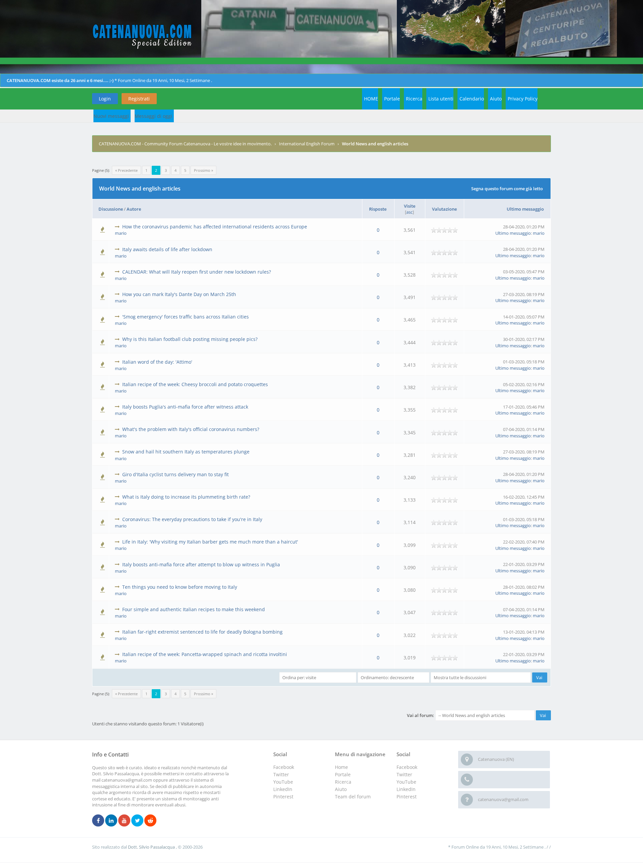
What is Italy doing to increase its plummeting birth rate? (186, 497)
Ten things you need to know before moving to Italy (179, 587)
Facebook (407, 767)
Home (341, 767)
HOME (371, 98)
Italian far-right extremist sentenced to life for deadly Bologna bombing (202, 632)
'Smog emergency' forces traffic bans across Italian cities (185, 316)
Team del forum (353, 796)
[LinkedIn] (111, 821)
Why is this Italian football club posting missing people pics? (190, 339)
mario (121, 233)
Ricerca (414, 98)
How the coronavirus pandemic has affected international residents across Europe (214, 226)
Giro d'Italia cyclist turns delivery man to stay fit (175, 474)
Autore (134, 209)
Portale (392, 98)
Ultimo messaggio (525, 209)
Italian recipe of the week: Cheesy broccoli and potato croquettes (195, 384)
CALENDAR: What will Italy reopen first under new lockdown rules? (196, 272)
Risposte (377, 209)
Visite (409, 206)
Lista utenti (440, 98)
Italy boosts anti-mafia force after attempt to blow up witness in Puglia (201, 564)
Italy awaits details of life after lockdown (167, 249)
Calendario (471, 98)
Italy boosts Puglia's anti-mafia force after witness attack (185, 407)
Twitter (404, 774)
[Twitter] (137, 821)
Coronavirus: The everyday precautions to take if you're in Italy (192, 519)
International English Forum (307, 144)
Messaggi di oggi (153, 116)
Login (105, 98)
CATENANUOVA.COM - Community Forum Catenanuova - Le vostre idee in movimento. (185, 144)
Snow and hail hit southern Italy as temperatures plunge (185, 451)
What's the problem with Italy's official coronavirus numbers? (190, 429)
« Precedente (126, 170)
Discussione (110, 209)
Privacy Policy (523, 98)
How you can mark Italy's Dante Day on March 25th (179, 294)
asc (409, 212)
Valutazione (444, 209)
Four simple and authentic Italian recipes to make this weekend (193, 609)
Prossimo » (203, 170)
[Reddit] (150, 821)
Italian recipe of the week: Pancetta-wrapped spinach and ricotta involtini (204, 654)
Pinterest (407, 796)
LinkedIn (406, 789)
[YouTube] (124, 821)
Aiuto (496, 98)
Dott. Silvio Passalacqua (152, 847)
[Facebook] (98, 821)
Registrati (139, 98)
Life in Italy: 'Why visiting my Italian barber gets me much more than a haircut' (210, 541)
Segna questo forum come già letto (507, 189)
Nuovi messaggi (111, 116)
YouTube (406, 782)
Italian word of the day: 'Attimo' (157, 362)
